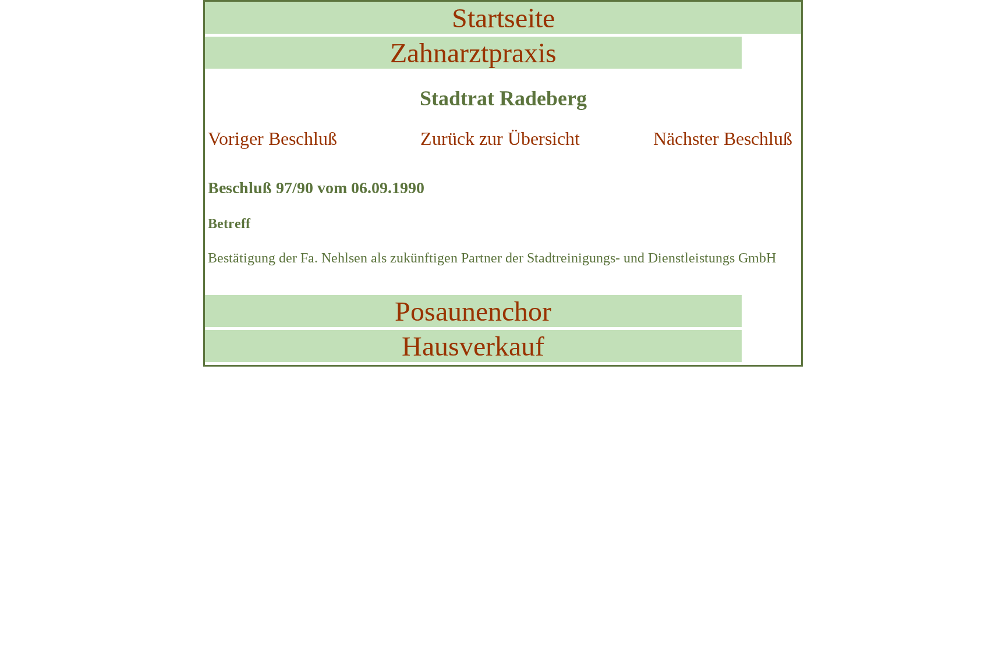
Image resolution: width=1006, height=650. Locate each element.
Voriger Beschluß (272, 138)
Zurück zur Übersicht (500, 138)
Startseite (503, 17)
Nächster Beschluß (722, 138)
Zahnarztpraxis (473, 52)
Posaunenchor (473, 311)
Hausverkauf (473, 346)
